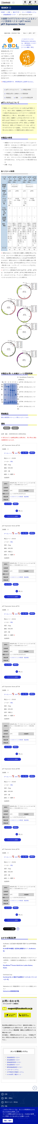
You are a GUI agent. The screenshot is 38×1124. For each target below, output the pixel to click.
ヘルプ (18, 929)
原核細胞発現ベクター (9, 14)
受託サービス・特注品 (11, 1102)
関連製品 (8, 97)
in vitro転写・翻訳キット (14, 1074)
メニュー (35, 2)
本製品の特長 (27, 89)
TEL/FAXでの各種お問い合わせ (25, 1015)
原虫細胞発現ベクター (13, 1060)
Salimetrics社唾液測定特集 (11, 991)
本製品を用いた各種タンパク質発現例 (17, 93)
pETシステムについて (12, 89)
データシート (8, 453)
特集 (6, 1106)
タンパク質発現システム (29, 12)
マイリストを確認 (9, 929)
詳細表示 (15, 428)
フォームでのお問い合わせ (12, 1015)
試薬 (9, 12)
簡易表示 (6, 428)
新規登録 (30, 4)
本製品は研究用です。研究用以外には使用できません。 (18, 81)
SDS (16, 453)
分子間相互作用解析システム (15, 1072)
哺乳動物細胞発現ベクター (14, 1067)
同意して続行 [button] (8, 1120)
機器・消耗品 (8, 1098)
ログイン (25, 2)
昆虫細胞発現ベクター (13, 1064)
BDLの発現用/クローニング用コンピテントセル (14, 417)
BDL (12, 461)
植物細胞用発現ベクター (14, 1062)
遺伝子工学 (16, 12)
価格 (16, 97)
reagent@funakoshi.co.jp (20, 1008)
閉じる (21, 511)
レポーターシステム (13, 1069)
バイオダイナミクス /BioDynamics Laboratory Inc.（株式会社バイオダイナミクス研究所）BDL (28, 43)
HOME (3, 12)
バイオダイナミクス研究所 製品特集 (19, 496)
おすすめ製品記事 (27, 97)
